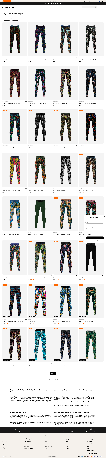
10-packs (67, 439)
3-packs (67, 450)
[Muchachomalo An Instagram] (91, 453)
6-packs (67, 444)
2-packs (67, 451)
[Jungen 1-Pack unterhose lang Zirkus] (65, 170)
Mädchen (55, 7)
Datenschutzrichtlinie (28, 450)
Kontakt (4, 438)
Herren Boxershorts (48, 444)
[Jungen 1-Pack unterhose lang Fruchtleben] (14, 213)
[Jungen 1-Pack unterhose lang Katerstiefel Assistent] (40, 257)
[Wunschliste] (100, 7)
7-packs (67, 443)
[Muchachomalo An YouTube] (92, 453)
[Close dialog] (104, 216)
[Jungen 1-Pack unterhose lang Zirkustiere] (40, 170)
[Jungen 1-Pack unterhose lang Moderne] (91, 257)
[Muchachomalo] (8, 7)
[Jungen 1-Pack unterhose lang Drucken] (91, 301)
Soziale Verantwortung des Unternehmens (95, 444)
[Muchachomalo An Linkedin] (96, 453)
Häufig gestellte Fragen (28, 438)
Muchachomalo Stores (91, 441)
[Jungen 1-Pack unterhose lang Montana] (40, 301)
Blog (88, 448)
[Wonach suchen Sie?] (95, 7)
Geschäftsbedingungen (28, 448)
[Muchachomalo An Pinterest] (89, 453)
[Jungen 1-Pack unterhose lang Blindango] (14, 344)
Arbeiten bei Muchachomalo (92, 439)
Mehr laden (53, 373)
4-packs (67, 448)
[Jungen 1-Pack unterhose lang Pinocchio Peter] (65, 213)
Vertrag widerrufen (27, 443)
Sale (60, 7)
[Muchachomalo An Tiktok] (94, 453)
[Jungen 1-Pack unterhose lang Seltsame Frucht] (14, 170)
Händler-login (5, 448)
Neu (36, 7)
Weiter (95, 237)
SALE (46, 448)
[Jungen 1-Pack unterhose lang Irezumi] (14, 257)
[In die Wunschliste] (26, 58)
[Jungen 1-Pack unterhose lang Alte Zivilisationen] (91, 213)
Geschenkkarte (90, 443)
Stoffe (88, 446)
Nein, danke (95, 240)
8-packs (67, 441)
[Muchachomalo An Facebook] (87, 453)
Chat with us (4, 441)
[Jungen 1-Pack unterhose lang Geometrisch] (40, 213)
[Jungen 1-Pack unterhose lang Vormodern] (91, 170)
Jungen (49, 7)
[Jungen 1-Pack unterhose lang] (14, 126)
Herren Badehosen (48, 446)
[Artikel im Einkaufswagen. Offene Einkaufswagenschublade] (103, 7)
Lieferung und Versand (28, 439)
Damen (44, 7)
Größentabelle (26, 446)
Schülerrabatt (26, 444)
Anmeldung (4, 439)
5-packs (67, 446)
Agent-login (4, 447)
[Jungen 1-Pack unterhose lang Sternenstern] (65, 301)
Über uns (88, 438)
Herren (40, 7)
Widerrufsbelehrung (27, 441)
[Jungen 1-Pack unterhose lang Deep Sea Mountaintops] (14, 301)
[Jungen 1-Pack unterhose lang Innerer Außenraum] (65, 257)
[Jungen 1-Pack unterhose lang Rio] (91, 344)
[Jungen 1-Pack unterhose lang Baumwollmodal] (14, 39)
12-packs (67, 438)
